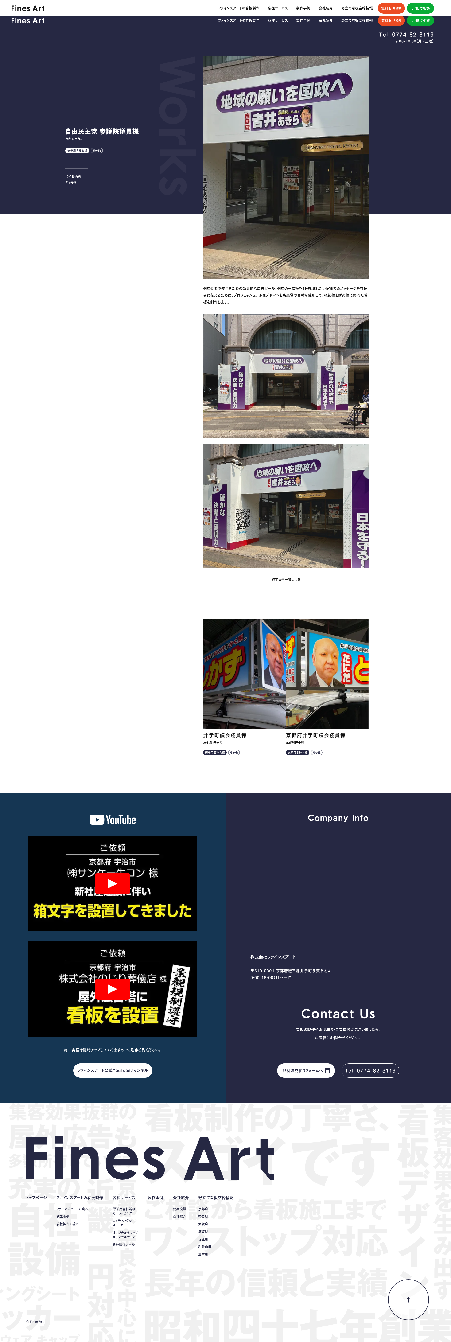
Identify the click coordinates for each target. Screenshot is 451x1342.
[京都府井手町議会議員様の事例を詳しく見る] (327, 674)
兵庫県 (203, 1239)
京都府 (203, 1209)
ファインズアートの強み (72, 1209)
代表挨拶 (179, 1209)
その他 (97, 150)
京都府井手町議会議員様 (316, 735)
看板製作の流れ (67, 1224)
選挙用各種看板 (77, 150)
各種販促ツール (124, 1244)
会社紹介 (179, 1216)
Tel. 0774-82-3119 (406, 34)
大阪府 (203, 1224)
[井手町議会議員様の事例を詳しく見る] (244, 674)
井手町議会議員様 (225, 735)
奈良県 (203, 1216)
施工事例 (63, 1216)
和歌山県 (204, 1246)
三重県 (203, 1254)
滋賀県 (203, 1231)
